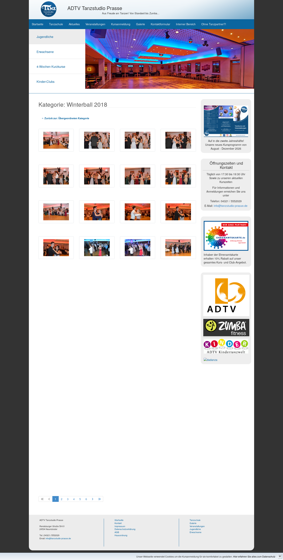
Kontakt (118, 523)
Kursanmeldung (120, 24)
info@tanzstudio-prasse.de (230, 206)
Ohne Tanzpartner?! (213, 24)
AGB (117, 532)
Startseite (37, 24)
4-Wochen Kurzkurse (51, 66)
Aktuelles (74, 24)
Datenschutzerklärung (125, 529)
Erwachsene (45, 51)
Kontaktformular (160, 24)
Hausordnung (121, 535)
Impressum (120, 526)
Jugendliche (45, 36)
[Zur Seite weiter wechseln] (92, 499)
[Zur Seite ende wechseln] (99, 499)
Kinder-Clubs (45, 81)
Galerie (140, 24)
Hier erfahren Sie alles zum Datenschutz (254, 556)
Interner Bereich (186, 24)
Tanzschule (56, 24)
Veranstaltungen (95, 24)
